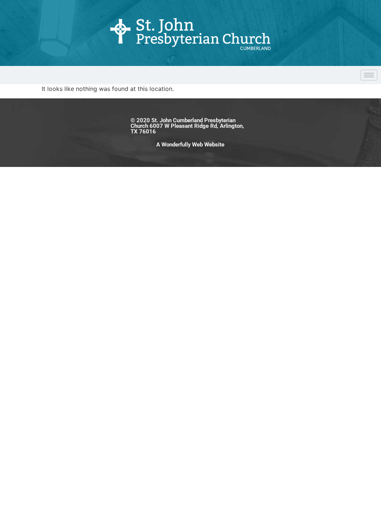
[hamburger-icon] (369, 75)
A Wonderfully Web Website (190, 144)
